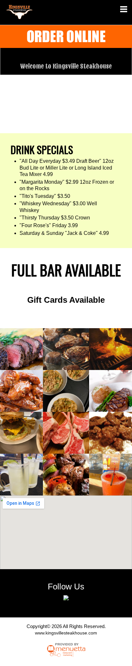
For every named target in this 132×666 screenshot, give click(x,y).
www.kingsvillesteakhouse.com (66, 632)
